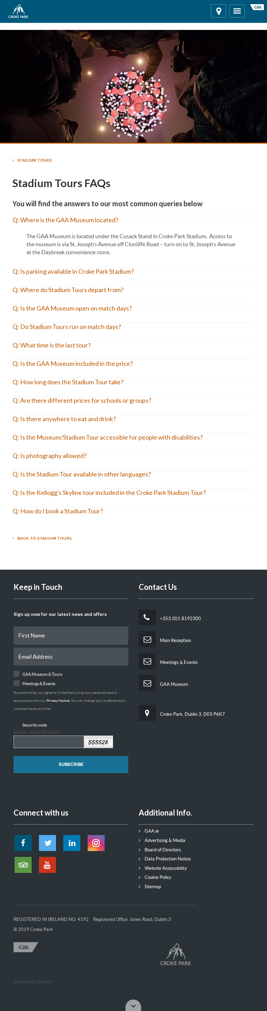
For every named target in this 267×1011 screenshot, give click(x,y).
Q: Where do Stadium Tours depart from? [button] (68, 290)
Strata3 (44, 981)
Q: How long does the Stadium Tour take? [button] (68, 382)
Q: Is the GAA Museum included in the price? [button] (73, 363)
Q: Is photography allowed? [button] (50, 455)
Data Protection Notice (167, 858)
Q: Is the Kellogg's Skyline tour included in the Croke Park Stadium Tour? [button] (109, 492)
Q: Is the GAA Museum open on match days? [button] (72, 308)
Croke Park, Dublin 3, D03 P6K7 (192, 714)
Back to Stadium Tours (44, 538)
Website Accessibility (165, 868)
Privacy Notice (58, 701)
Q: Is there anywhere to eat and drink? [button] (64, 419)
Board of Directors (162, 849)
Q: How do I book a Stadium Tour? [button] (58, 511)
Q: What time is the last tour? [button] (52, 345)
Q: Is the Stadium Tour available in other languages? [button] (82, 474)
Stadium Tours (34, 160)
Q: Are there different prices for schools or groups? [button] (82, 400)
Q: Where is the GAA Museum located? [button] (65, 220)
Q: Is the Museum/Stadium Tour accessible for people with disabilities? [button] (108, 437)
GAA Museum (173, 684)
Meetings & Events (178, 662)
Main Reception (175, 640)
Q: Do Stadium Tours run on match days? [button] (67, 326)
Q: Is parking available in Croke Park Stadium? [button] (73, 271)
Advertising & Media (164, 840)
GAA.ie (151, 831)
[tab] (133, 224)
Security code (34, 725)
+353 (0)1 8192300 (180, 618)
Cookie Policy (157, 877)
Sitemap (152, 886)
